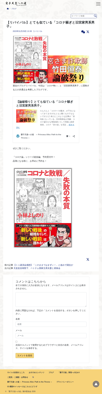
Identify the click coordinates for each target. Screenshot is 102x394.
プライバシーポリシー (65, 382)
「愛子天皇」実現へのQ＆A (69, 372)
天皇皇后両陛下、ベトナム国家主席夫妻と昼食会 (37, 268)
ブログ (13, 9)
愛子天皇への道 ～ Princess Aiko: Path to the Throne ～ (29, 382)
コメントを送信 (24, 355)
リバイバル (37, 31)
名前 (18, 319)
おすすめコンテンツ (36, 372)
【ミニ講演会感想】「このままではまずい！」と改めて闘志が (43, 265)
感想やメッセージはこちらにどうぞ (23, 386)
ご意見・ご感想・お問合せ (17, 377)
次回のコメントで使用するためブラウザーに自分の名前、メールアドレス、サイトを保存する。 (50, 346)
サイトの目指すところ (16, 372)
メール (19, 330)
